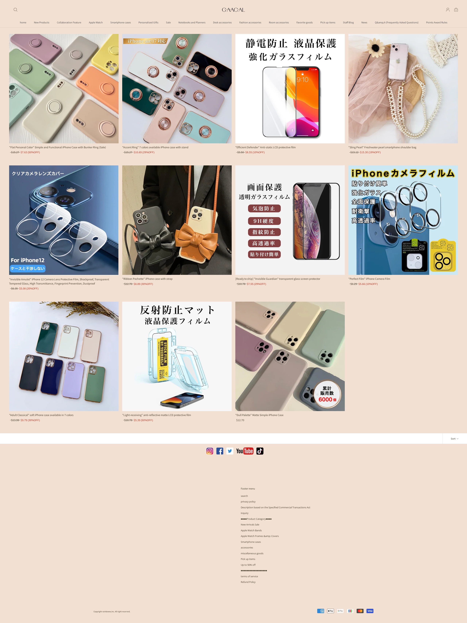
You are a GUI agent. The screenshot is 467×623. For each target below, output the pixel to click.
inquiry (244, 513)
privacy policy (248, 501)
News (364, 22)
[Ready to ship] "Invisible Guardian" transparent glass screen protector (277, 278)
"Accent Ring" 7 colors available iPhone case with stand (155, 147)
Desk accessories (222, 22)
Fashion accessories (250, 22)
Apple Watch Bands (251, 530)
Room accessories (279, 22)
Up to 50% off (248, 564)
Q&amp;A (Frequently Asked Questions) (396, 22)
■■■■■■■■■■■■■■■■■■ (254, 570)
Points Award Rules (436, 22)
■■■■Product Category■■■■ (256, 519)
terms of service (249, 576)
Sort (453, 438)
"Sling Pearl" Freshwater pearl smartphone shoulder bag (382, 147)
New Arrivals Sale (250, 524)
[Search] (15, 9)
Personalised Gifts (148, 22)
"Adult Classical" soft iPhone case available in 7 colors (41, 415)
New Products (41, 22)
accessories (247, 547)
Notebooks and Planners (191, 22)
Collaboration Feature (69, 22)
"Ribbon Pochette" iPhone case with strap (147, 278)
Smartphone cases (120, 22)
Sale (168, 22)
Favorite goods (304, 22)
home (23, 22)
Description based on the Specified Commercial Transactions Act (275, 507)
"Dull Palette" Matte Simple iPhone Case (259, 415)
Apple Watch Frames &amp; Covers (260, 536)
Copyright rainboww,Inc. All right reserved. (112, 611)
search (244, 496)
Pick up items (327, 22)
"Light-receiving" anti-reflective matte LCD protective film (156, 415)
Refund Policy (248, 582)
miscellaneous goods (252, 553)
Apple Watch (96, 22)
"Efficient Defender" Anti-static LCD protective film (265, 147)
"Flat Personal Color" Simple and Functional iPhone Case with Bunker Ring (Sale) (57, 147)
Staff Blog (348, 22)
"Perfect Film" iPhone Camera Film (369, 278)
